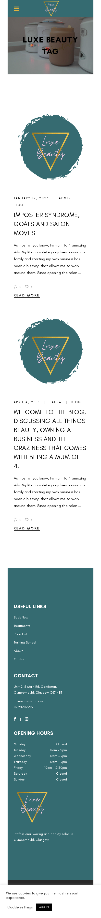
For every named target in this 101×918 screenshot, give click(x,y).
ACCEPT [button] (44, 907)
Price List (20, 634)
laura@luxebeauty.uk (28, 701)
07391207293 (23, 707)
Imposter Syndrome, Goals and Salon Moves (47, 224)
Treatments (22, 626)
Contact (20, 659)
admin (66, 198)
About (18, 651)
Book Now (21, 617)
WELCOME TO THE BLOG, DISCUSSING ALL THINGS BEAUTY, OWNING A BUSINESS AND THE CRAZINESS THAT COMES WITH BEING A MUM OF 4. (50, 439)
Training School (25, 642)
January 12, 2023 (32, 198)
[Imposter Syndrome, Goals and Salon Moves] (50, 148)
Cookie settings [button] (20, 907)
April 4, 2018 (27, 402)
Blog (19, 205)
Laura (56, 402)
